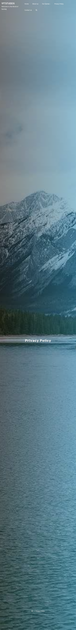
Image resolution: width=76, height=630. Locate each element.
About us (35, 4)
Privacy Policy (59, 4)
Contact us (28, 10)
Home (27, 4)
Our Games (46, 4)
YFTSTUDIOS (8, 3)
